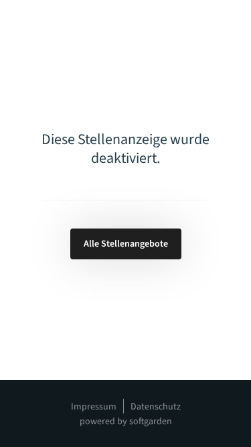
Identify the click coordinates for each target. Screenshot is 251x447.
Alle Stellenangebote (126, 244)
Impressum (93, 406)
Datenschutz (156, 406)
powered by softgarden (126, 421)
